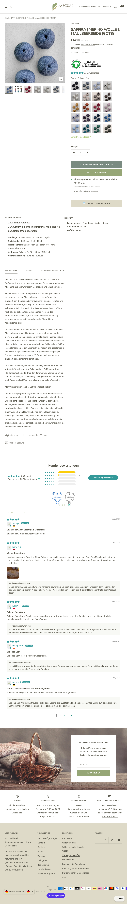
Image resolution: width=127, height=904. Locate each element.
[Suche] (11, 7)
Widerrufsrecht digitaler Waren (73, 849)
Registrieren (43, 865)
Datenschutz (68, 859)
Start (7, 18)
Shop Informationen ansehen (86, 191)
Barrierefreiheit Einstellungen (75, 873)
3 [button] (64, 715)
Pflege (29, 271)
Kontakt (41, 842)
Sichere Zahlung (16, 443)
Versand (41, 851)
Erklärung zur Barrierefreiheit (75, 868)
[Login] (115, 7)
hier (49, 387)
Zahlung (41, 856)
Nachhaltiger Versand (38, 435)
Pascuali (75, 24)
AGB (64, 877)
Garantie (14, 435)
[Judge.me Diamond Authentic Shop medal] (57, 497)
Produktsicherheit (50, 271)
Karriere (41, 847)
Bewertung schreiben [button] (103, 478)
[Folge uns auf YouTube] (118, 840)
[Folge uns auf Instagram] (105, 840)
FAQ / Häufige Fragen (47, 838)
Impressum (67, 838)
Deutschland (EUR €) (88, 6)
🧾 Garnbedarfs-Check (96, 203)
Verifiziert (63, 505)
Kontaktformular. (110, 816)
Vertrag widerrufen (71, 855)
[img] (13, 519)
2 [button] (60, 715)
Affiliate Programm (46, 873)
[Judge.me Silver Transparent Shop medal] (70, 497)
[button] (77, 73)
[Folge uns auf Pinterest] (111, 840)
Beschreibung (11, 271)
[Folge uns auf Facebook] (98, 840)
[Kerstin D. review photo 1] (13, 573)
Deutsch (105, 6)
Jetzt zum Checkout (96, 172)
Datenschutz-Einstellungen (74, 864)
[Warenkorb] (121, 7)
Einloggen (42, 860)
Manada (44, 397)
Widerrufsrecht (69, 842)
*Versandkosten (88, 44)
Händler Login (43, 869)
